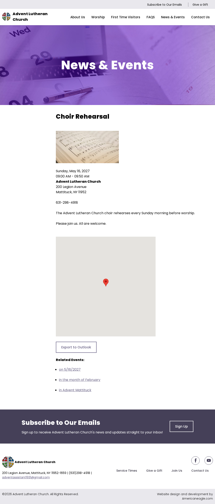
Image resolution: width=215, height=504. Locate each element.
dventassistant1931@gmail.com (27, 477)
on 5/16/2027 (70, 369)
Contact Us (200, 471)
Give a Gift (200, 5)
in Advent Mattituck (75, 390)
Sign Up (181, 426)
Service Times (126, 471)
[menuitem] (77, 17)
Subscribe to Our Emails (164, 5)
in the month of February (79, 379)
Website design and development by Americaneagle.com (185, 496)
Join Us (176, 471)
